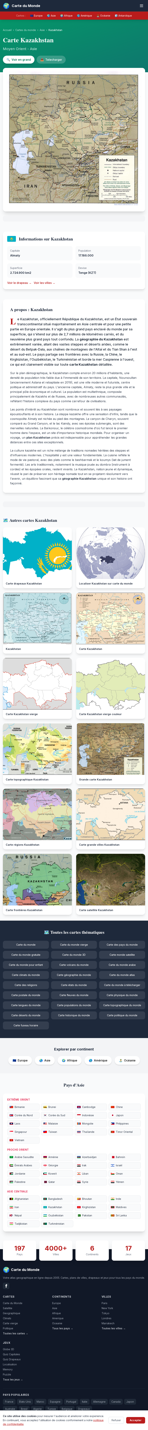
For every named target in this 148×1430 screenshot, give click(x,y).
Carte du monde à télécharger (122, 985)
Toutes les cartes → (15, 1333)
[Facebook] (6, 1286)
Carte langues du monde (26, 1005)
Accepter (136, 1420)
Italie (84, 1401)
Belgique (67, 1408)
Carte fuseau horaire (26, 1025)
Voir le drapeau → (19, 283)
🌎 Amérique (84, 15)
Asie (42, 30)
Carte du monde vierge (74, 944)
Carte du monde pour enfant (26, 964)
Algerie (37, 1408)
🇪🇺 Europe (36, 15)
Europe (56, 1303)
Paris (104, 1303)
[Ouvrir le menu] (141, 5)
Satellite (7, 1308)
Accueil (7, 30)
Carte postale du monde (25, 995)
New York (107, 1308)
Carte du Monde (12, 1303)
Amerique (58, 1318)
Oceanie (57, 1323)
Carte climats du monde (26, 974)
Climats (7, 1318)
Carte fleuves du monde (74, 995)
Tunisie (51, 1408)
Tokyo (105, 1313)
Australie (10, 1408)
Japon (130, 1401)
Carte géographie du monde (74, 974)
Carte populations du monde (74, 1005)
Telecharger (51, 59)
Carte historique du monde (74, 1015)
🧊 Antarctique (123, 15)
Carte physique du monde (122, 995)
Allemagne (99, 1401)
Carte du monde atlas (122, 974)
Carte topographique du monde (122, 1005)
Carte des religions (26, 985)
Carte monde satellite (122, 954)
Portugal (71, 1401)
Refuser (116, 1420)
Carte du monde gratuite (25, 954)
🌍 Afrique (66, 15)
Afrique (56, 1313)
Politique (8, 1328)
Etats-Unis (25, 1401)
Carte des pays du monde (122, 944)
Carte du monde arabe (122, 964)
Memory (8, 1369)
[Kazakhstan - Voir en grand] (74, 140)
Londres (106, 1318)
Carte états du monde (74, 985)
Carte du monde (26, 944)
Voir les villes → (44, 283)
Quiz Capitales (11, 1354)
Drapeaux (84, 1408)
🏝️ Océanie (103, 15)
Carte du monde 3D (74, 954)
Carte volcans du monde (74, 964)
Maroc (40, 1401)
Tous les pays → (62, 1328)
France (9, 1401)
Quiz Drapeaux (12, 1359)
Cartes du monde (25, 30)
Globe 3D (8, 1349)
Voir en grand (18, 59)
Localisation (10, 1364)
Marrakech (108, 1323)
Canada (116, 1401)
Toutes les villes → (114, 1328)
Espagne (55, 1401)
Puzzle (7, 1374)
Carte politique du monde (122, 1015)
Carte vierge (10, 1323)
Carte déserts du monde (25, 1015)
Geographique (11, 1313)
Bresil (24, 1408)
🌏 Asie (51, 15)
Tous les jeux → (13, 1379)
